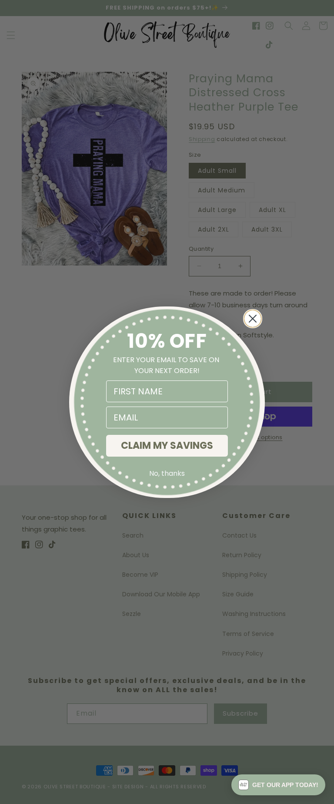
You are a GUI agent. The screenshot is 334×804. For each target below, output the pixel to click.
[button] (278, 784)
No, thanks (167, 473)
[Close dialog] (252, 318)
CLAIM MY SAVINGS (167, 445)
